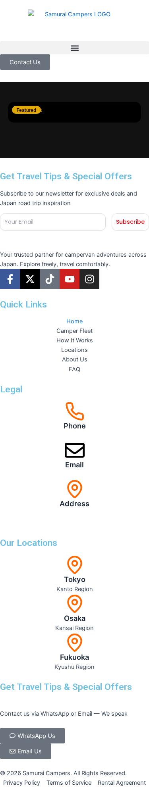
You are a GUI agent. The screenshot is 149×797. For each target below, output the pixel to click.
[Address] (75, 489)
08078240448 (74, 435)
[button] (74, 47)
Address (74, 503)
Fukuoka (74, 657)
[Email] (75, 450)
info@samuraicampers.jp (74, 474)
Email (74, 464)
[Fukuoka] (75, 643)
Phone (75, 425)
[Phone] (75, 411)
